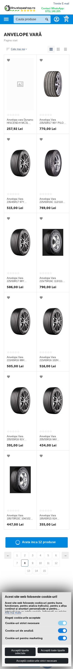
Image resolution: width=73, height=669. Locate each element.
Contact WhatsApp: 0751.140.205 (52, 10)
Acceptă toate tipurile (53, 650)
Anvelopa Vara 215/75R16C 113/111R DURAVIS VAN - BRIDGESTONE (52, 280)
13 (28, 570)
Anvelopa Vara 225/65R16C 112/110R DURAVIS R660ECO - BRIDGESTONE (52, 200)
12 (56, 563)
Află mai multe (13, 612)
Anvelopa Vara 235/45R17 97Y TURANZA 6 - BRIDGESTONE (16, 200)
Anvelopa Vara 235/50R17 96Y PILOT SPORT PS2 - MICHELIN (52, 121)
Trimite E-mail (61, 3)
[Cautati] (47, 19)
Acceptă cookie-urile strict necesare (36, 660)
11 (48, 563)
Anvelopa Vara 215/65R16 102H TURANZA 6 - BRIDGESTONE (49, 359)
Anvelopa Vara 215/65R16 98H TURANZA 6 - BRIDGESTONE (16, 359)
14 (36, 570)
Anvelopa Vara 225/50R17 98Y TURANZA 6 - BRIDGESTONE (16, 280)
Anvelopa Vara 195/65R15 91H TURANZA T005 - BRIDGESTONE (49, 517)
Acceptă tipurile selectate (20, 652)
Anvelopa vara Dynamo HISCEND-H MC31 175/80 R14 (20, 121)
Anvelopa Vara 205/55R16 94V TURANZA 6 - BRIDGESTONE (49, 438)
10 (40, 563)
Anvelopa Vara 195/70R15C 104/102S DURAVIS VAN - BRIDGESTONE (19, 517)
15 (44, 570)
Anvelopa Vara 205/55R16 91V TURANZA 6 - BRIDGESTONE (16, 438)
